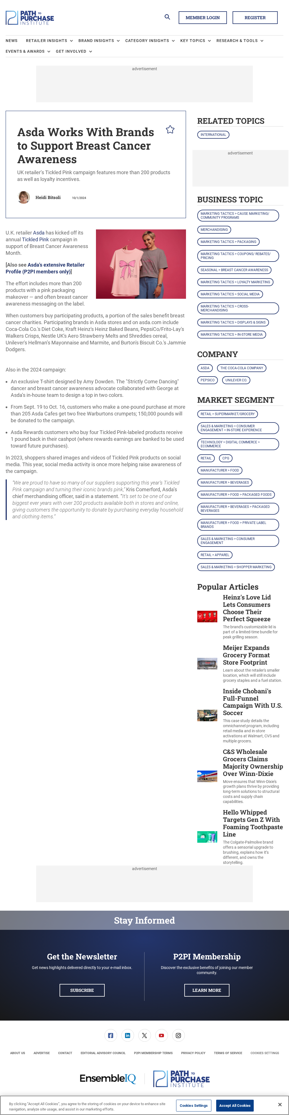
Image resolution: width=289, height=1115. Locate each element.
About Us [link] (17, 1053)
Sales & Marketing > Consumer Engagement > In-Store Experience (231, 428)
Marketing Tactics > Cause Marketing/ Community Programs (235, 216)
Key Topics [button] (192, 40)
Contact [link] (65, 1053)
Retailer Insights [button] (46, 40)
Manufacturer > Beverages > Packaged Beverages (235, 509)
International (213, 135)
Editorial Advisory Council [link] (103, 1053)
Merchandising (214, 230)
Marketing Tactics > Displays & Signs (233, 322)
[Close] (280, 1104)
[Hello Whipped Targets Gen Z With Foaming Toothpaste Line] (207, 837)
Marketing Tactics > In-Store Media (232, 335)
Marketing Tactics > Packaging (228, 242)
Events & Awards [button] (25, 51)
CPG (225, 458)
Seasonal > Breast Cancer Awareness (234, 270)
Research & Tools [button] (237, 40)
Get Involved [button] (71, 51)
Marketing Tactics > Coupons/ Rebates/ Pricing (236, 256)
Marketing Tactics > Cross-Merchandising (225, 308)
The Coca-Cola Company (241, 368)
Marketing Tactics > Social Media (230, 294)
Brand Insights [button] (96, 40)
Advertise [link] (42, 1053)
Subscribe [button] (82, 990)
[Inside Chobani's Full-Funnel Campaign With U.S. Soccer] (207, 715)
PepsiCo (207, 380)
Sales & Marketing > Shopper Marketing (236, 567)
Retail (206, 458)
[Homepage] (30, 17)
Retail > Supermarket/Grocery (228, 414)
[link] (110, 1035)
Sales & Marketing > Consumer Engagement (228, 541)
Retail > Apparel (215, 555)
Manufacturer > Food (220, 470)
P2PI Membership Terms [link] (153, 1053)
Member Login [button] (203, 17)
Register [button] (255, 17)
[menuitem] (16, 41)
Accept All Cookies (235, 1105)
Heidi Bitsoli (48, 197)
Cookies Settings (265, 1053)
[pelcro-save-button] (168, 130)
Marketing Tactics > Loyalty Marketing (235, 282)
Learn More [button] (206, 990)
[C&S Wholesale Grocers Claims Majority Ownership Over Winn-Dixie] (207, 776)
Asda (205, 368)
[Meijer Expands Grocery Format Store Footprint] (207, 663)
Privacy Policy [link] (193, 1053)
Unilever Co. (236, 380)
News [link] (11, 40)
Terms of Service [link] (228, 1053)
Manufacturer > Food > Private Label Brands (233, 525)
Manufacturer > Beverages (225, 483)
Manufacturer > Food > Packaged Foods (236, 495)
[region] (144, 1105)
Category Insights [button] (147, 40)
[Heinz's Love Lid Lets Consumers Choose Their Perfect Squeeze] (207, 617)
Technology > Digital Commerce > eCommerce (230, 444)
